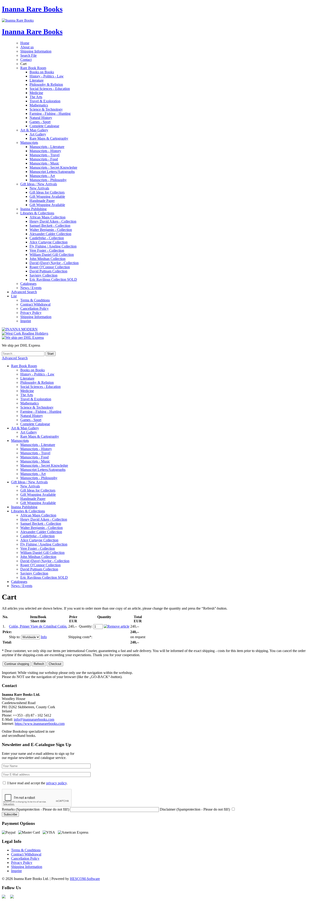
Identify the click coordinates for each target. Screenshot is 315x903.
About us (27, 47)
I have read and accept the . (37, 783)
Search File (28, 55)
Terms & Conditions (35, 300)
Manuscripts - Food (44, 159)
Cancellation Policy (34, 308)
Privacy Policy (31, 313)
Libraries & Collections (37, 213)
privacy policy (56, 783)
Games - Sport (40, 122)
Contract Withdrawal (35, 304)
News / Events (31, 288)
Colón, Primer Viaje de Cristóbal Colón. (38, 626)
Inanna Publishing (33, 209)
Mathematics (39, 105)
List (14, 296)
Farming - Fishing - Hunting (50, 113)
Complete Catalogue (44, 126)
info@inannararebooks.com (34, 719)
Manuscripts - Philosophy (48, 180)
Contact (26, 60)
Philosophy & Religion (46, 84)
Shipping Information (35, 51)
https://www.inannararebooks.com (40, 724)
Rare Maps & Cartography (49, 138)
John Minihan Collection (47, 259)
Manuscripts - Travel (44, 155)
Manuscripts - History (45, 151)
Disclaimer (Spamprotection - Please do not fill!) (195, 809)
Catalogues (28, 284)
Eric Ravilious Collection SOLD (53, 279)
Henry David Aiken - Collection (53, 221)
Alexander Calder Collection (50, 234)
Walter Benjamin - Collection (51, 230)
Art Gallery (38, 134)
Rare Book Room (33, 68)
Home (24, 43)
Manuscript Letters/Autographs (52, 172)
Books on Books (42, 72)
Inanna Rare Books (32, 9)
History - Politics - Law (47, 76)
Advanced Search (24, 292)
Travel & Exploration (45, 101)
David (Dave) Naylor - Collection (54, 263)
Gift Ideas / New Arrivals (38, 184)
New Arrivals (39, 188)
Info (44, 637)
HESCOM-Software (85, 879)
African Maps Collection (47, 217)
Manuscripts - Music (44, 163)
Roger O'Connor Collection (50, 267)
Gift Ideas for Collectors (47, 192)
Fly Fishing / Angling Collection (53, 246)
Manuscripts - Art (42, 176)
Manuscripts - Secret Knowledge (53, 167)
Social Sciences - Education (50, 89)
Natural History (41, 118)
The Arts (36, 97)
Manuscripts (29, 143)
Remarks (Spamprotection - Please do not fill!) (35, 809)
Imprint (25, 321)
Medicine (36, 93)
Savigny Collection (43, 275)
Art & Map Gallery (34, 130)
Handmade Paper (42, 201)
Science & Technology (46, 109)
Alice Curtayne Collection (49, 242)
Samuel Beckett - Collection (50, 225)
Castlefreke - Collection (47, 238)
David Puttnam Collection (48, 271)
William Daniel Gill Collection (52, 255)
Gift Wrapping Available (47, 196)
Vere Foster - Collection (47, 250)
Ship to (14, 637)
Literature (37, 80)
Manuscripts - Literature (47, 147)
